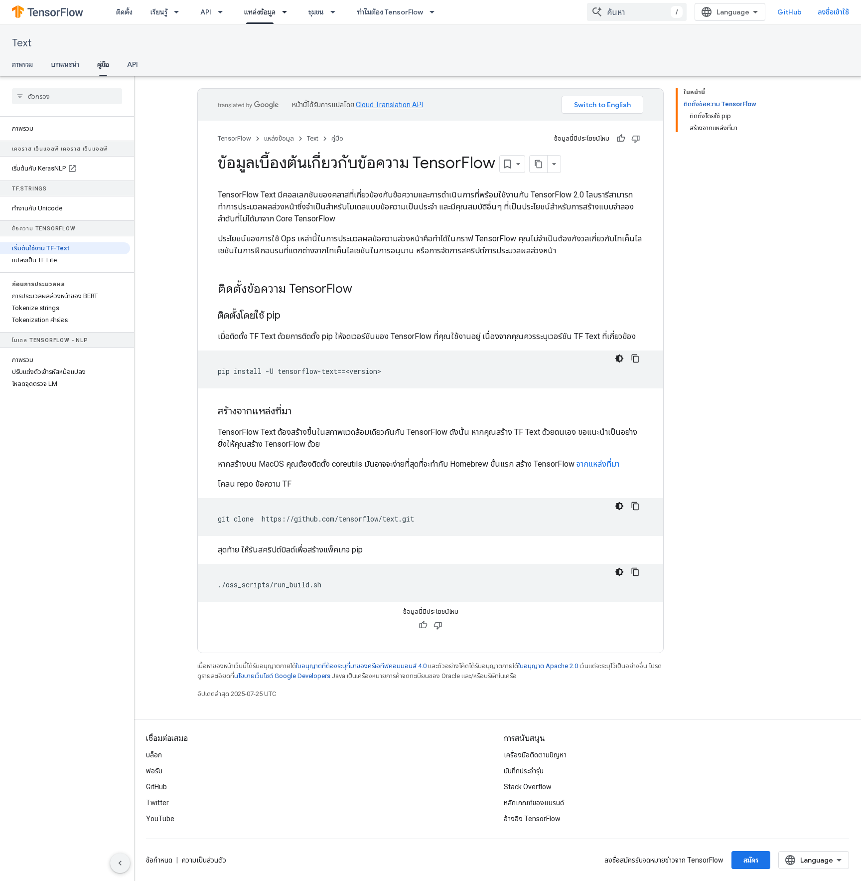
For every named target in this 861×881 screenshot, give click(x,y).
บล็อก (154, 755)
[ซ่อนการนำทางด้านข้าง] (120, 863)
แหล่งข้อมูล (260, 11)
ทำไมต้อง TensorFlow (390, 11)
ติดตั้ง (124, 11)
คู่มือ (103, 64)
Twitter (157, 803)
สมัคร (750, 860)
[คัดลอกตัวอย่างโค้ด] (635, 358)
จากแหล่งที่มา (597, 464)
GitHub (789, 11)
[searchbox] (67, 96)
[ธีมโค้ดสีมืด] (619, 358)
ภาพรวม (22, 64)
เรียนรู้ (158, 11)
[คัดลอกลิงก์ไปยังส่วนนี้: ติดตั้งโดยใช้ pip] (290, 316)
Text (21, 43)
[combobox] (637, 12)
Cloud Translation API (389, 105)
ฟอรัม (154, 771)
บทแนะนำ (65, 64)
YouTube (160, 819)
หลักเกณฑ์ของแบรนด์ (534, 803)
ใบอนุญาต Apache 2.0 (548, 666)
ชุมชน (316, 11)
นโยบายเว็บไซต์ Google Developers (282, 676)
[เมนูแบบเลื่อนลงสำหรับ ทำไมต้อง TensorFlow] (435, 12)
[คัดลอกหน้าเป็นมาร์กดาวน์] (539, 164)
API (205, 11)
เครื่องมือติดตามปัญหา (535, 755)
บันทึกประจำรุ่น (524, 771)
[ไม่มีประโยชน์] (635, 138)
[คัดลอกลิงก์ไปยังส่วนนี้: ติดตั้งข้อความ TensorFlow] (362, 290)
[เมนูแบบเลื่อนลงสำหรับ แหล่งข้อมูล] (287, 12)
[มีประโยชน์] (620, 138)
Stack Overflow (528, 787)
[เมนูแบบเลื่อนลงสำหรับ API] (223, 12)
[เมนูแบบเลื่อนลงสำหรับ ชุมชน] (336, 12)
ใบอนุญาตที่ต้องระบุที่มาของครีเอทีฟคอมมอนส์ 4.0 (361, 666)
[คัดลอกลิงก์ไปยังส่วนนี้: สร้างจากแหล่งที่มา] (301, 412)
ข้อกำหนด (159, 860)
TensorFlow (234, 138)
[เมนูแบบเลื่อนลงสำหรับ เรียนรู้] (179, 12)
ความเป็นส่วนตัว (204, 860)
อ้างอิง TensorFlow (532, 819)
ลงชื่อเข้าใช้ (833, 12)
